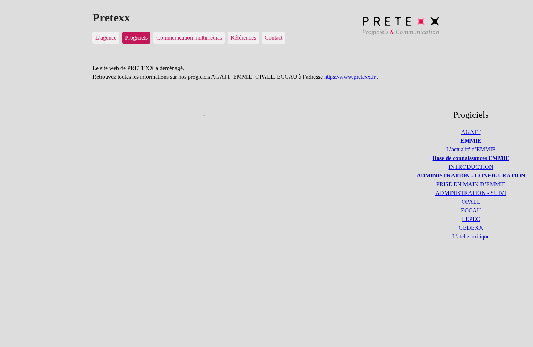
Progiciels (136, 37)
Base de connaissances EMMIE (471, 158)
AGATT (471, 132)
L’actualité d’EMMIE (471, 149)
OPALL (471, 202)
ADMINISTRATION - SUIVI (470, 193)
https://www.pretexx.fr (350, 77)
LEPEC (471, 219)
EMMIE (471, 141)
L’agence (105, 37)
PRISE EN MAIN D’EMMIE (470, 184)
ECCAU (471, 210)
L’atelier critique (470, 236)
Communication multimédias (189, 37)
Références (243, 37)
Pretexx (111, 17)
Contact (273, 37)
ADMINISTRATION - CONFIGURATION (471, 175)
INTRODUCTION (471, 167)
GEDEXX (471, 228)
